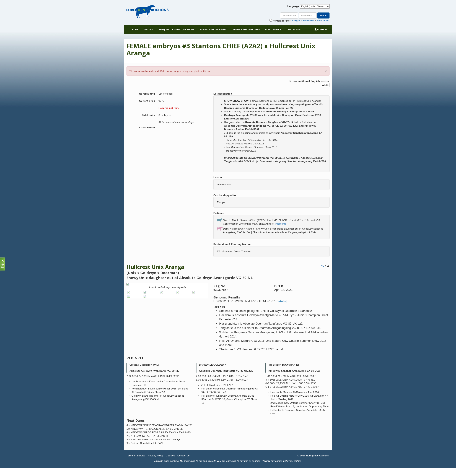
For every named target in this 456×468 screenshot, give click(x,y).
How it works (273, 29)
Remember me (281, 20)
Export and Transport (214, 29)
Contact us (293, 29)
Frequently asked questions (176, 29)
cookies (174, 460)
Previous (121, 291)
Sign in (323, 15)
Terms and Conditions (246, 29)
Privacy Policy (155, 455)
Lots (326, 85)
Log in (321, 29)
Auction (149, 29)
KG (322, 265)
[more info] (281, 223)
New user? (323, 20)
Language (293, 6)
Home (135, 29)
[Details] (281, 301)
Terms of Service (135, 455)
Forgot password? (303, 20)
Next (213, 291)
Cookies (170, 455)
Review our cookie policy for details (281, 460)
